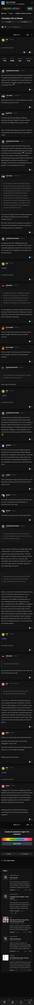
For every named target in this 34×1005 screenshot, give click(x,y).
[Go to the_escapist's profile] (3, 328)
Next (28, 34)
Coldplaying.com (14, 875)
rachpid (8, 475)
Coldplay (12, 955)
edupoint (12, 932)
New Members (14, 894)
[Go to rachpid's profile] (3, 475)
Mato (11, 879)
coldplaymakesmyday (12, 70)
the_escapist (9, 327)
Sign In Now (17, 843)
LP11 (11, 917)
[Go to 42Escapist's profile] (3, 286)
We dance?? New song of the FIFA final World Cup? (19, 921)
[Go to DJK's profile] (2, 27)
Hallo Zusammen (15, 939)
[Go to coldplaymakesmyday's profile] (3, 71)
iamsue (8, 495)
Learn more (3, 3)
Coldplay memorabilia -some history (19, 897)
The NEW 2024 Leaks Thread (19, 958)
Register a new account (17, 839)
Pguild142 (9, 113)
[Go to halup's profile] (3, 786)
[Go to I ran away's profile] (3, 96)
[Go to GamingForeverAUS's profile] (3, 368)
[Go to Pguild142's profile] (3, 113)
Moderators (17, 95)
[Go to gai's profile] (3, 684)
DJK (5, 27)
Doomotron (13, 959)
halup (7, 785)
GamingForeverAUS (12, 367)
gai (7, 683)
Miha (7, 733)
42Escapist (9, 285)
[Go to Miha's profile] (3, 733)
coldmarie (12, 890)
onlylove (8, 445)
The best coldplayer (15, 923)
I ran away (9, 95)
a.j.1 (11, 900)
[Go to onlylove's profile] (3, 445)
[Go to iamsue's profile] (3, 495)
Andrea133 (12, 940)
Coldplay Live (16, 27)
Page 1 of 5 (16, 34)
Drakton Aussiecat (14, 911)
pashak (12, 970)
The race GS (14, 878)
